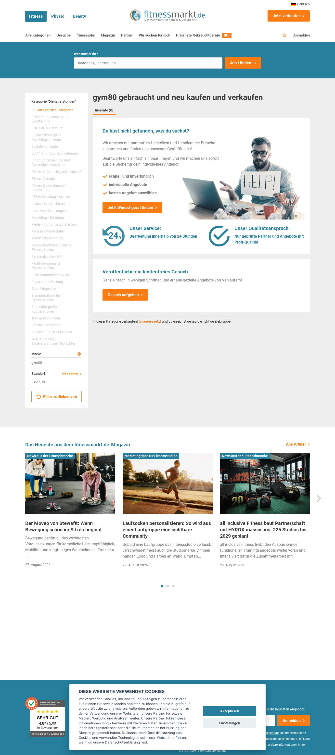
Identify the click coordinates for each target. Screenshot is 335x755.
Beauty (79, 16)
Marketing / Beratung (47, 217)
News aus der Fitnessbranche (50, 456)
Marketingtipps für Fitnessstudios (151, 456)
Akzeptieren (229, 711)
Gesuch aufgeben (123, 294)
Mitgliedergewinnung (47, 238)
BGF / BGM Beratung (47, 128)
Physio (57, 16)
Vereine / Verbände (45, 325)
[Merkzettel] (284, 35)
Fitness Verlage (43, 179)
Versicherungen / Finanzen (51, 332)
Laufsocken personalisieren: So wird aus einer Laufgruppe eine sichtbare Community (167, 529)
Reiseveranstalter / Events (51, 275)
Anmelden (301, 35)
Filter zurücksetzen (59, 396)
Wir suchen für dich (154, 35)
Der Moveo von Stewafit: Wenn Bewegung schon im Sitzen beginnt (63, 526)
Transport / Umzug (45, 318)
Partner (127, 35)
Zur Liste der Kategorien (54, 110)
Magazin (108, 35)
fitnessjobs (86, 35)
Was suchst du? (86, 54)
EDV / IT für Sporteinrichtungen (55, 153)
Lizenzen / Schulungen (48, 211)
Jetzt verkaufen (287, 15)
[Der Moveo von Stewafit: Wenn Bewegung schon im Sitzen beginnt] (70, 483)
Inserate (104, 110)
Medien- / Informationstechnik (54, 224)
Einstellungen (229, 723)
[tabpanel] (70, 511)
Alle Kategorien (38, 35)
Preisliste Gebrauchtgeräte (203, 35)
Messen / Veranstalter (48, 231)
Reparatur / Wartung (47, 282)
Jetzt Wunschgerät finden (130, 207)
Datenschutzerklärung (212, 750)
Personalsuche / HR (46, 256)
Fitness (36, 16)
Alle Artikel (296, 444)
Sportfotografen (43, 289)
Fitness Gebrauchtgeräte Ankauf (56, 172)
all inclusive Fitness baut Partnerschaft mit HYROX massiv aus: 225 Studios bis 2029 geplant (263, 529)
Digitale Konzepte (44, 146)
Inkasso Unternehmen (48, 204)
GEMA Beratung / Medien (50, 197)
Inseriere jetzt (150, 321)
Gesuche (63, 35)
